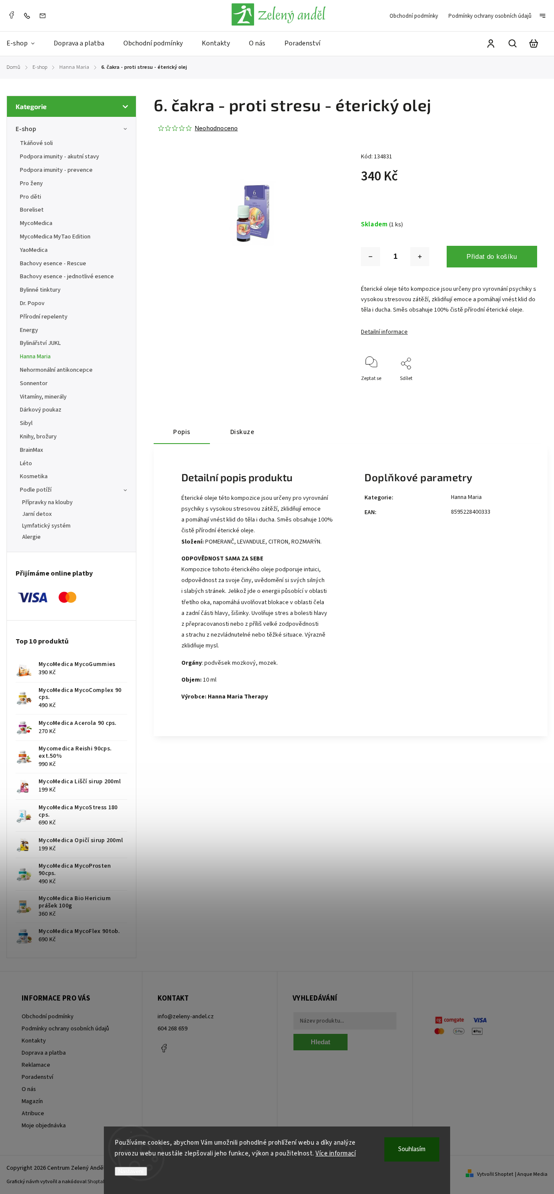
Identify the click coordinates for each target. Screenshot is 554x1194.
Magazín (32, 1101)
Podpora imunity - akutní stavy (59, 156)
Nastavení (131, 1171)
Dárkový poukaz (40, 410)
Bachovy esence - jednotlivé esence (67, 276)
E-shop (26, 129)
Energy (29, 330)
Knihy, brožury (38, 436)
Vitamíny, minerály (43, 397)
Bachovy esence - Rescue (53, 263)
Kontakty (34, 1040)
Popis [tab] (181, 432)
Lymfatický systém (46, 525)
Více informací (336, 1153)
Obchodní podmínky (414, 16)
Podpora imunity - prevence (56, 170)
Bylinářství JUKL (40, 343)
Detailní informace (384, 332)
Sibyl (26, 423)
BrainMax (31, 450)
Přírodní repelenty (44, 316)
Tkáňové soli (36, 143)
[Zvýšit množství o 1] (419, 256)
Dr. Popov (32, 303)
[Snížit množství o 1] (370, 256)
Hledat (320, 1042)
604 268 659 (172, 1028)
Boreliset (32, 210)
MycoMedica (36, 223)
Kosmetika (34, 476)
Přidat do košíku (492, 256)
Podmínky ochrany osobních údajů (489, 16)
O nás (29, 1089)
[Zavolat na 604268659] (29, 15)
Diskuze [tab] (242, 432)
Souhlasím (411, 1149)
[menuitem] (25, 44)
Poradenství (37, 1077)
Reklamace (36, 1065)
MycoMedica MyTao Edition (55, 236)
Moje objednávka (44, 1125)
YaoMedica (34, 250)
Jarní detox (37, 514)
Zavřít (510, 390)
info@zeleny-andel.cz (186, 1016)
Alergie (31, 537)
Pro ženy (31, 183)
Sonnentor (34, 383)
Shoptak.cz (99, 1181)
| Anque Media (531, 1174)
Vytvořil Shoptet (495, 1174)
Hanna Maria (35, 356)
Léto (26, 463)
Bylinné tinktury (40, 290)
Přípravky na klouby (47, 502)
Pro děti (30, 197)
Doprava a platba (44, 1053)
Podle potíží (36, 490)
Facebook (11, 15)
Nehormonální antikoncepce (56, 370)
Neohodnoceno (216, 128)
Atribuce (33, 1113)
